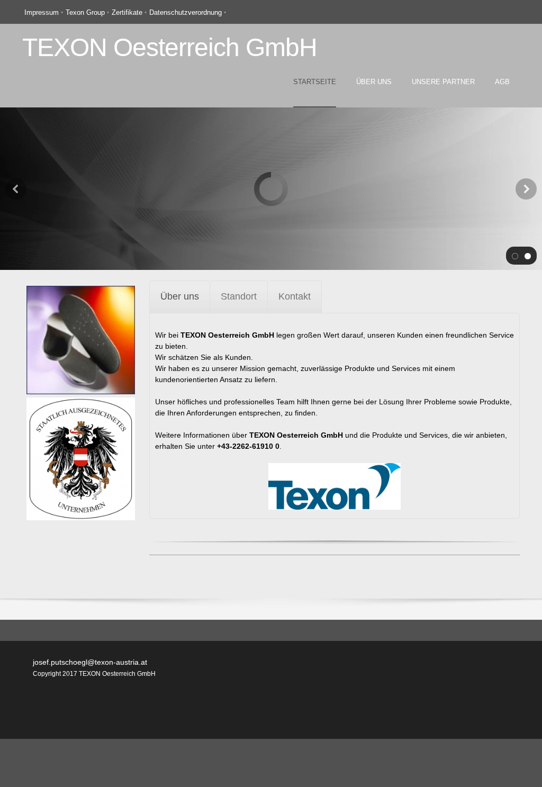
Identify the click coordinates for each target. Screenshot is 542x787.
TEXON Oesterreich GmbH (169, 47)
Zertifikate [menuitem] (127, 12)
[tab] (179, 297)
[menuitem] (314, 91)
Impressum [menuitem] (41, 12)
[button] (515, 255)
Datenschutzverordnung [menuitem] (185, 12)
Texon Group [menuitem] (85, 12)
